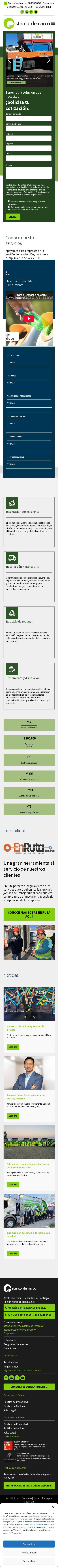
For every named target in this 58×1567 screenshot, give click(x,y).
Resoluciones (11, 1362)
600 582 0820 (34, 3)
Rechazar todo (29, 1552)
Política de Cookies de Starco (14, 1527)
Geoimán (29, 1501)
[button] (53, 1507)
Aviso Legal (10, 1410)
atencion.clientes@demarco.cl (20, 1329)
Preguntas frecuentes (16, 1344)
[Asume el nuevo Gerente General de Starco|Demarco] (29, 1073)
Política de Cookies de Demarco (38, 1524)
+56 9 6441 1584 (42, 7)
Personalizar (29, 1561)
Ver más (11, 362)
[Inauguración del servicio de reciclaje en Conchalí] (29, 1210)
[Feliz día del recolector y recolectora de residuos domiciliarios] (29, 1141)
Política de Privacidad (16, 1402)
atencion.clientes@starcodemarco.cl (24, 1326)
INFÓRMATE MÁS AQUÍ (16, 82)
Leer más (13, 1047)
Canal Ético (10, 1348)
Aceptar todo (29, 1544)
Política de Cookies (14, 1406)
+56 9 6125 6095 (24, 7)
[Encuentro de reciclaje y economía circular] (29, 1004)
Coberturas (10, 1340)
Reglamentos (11, 1366)
